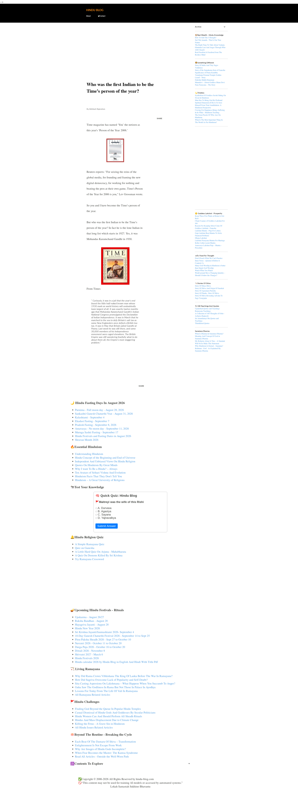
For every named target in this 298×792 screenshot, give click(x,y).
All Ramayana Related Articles (92, 694)
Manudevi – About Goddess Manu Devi (210, 82)
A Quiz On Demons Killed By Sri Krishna (98, 555)
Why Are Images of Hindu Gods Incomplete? (100, 749)
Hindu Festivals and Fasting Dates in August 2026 (103, 436)
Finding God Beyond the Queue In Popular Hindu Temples (108, 709)
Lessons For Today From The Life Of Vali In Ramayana (106, 691)
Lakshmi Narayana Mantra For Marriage (210, 240)
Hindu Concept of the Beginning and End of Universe (105, 457)
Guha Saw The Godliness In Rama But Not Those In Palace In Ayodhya (115, 687)
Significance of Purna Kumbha (206, 72)
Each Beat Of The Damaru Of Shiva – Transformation (105, 741)
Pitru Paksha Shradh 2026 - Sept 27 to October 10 (103, 639)
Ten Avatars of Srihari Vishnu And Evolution (100, 472)
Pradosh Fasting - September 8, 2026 (95, 425)
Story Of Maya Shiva (203, 286)
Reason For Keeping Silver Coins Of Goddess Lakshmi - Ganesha (208, 226)
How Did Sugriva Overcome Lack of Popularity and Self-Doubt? (111, 680)
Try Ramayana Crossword (89, 559)
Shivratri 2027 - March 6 (89, 654)
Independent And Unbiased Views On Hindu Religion (105, 461)
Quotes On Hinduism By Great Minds (96, 465)
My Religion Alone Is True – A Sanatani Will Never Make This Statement (210, 342)
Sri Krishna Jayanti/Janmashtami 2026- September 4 (104, 632)
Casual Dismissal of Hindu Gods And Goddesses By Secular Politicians (115, 712)
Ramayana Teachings (203, 311)
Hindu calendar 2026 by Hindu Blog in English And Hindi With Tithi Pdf (116, 662)
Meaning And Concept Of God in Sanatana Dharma (207, 337)
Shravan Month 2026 (86, 440)
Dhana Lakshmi (201, 238)
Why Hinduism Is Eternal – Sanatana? (209, 346)
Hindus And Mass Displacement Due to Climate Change (107, 720)
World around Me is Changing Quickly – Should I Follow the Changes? (210, 274)
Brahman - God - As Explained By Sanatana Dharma (208, 349)
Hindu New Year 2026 (87, 628)
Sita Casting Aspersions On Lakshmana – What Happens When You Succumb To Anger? (125, 683)
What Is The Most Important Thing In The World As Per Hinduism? (209, 121)
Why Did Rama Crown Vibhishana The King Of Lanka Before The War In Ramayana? (124, 676)
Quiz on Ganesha (84, 548)
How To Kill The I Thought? (205, 37)
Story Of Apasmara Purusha (205, 290)
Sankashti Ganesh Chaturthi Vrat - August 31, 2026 (104, 413)
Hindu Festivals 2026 (87, 658)
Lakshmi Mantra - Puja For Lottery (208, 230)
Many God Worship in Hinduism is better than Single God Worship (210, 266)
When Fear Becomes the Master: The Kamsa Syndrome (106, 753)
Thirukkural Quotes (202, 323)
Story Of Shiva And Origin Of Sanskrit (209, 288)
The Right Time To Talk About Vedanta (210, 45)
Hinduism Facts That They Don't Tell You (98, 476)
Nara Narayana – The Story (205, 85)
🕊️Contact (101, 16)
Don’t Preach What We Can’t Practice (208, 258)
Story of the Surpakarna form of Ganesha (210, 70)
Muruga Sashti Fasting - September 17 (96, 432)
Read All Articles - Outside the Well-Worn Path (102, 756)
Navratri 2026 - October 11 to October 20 (98, 643)
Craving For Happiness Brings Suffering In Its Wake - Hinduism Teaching (210, 111)
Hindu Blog (94, 10)
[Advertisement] (130, 42)
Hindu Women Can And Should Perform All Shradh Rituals (108, 716)
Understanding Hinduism (89, 454)
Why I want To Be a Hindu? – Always (96, 469)
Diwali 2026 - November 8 (90, 650)
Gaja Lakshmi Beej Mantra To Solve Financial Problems (208, 234)
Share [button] (159, 118)
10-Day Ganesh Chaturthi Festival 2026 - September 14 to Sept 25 (112, 636)
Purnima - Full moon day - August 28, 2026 (99, 410)
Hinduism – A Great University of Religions (100, 480)
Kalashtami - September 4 (89, 417)
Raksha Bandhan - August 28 (91, 621)
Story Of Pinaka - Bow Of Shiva (207, 293)
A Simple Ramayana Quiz (89, 544)
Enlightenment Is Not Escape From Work (98, 745)
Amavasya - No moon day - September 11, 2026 (102, 428)
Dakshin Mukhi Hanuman (204, 80)
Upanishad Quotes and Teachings (207, 308)
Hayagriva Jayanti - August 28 (92, 624)
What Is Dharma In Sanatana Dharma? (209, 333)
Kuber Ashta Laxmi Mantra (205, 243)
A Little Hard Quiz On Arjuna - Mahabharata (100, 551)
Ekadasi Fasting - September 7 (92, 421)
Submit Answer (106, 526)
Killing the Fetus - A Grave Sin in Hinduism (100, 724)
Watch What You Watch (204, 270)
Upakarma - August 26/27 (89, 617)
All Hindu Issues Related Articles (94, 727)
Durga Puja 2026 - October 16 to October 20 (100, 647)
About (88, 16)
